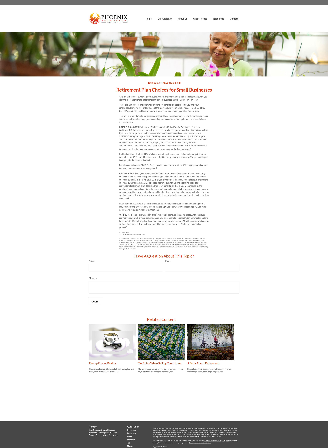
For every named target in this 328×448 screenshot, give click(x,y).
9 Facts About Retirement (203, 363)
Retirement (131, 430)
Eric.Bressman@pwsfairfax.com (102, 430)
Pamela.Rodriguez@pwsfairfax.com (103, 435)
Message (93, 278)
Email (168, 261)
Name (92, 261)
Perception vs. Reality (102, 363)
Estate (129, 436)
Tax (128, 442)
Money (130, 446)
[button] (149, 18)
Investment (131, 433)
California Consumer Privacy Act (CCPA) (217, 441)
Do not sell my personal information (200, 443)
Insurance (131, 439)
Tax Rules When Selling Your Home (159, 363)
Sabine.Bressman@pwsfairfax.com (103, 432)
